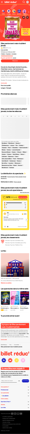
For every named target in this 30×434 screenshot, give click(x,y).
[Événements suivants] (28, 301)
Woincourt (17, 163)
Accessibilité (5, 426)
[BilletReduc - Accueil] (11, 2)
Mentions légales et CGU (8, 420)
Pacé (14, 158)
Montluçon (11, 143)
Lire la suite (4, 83)
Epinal (15, 165)
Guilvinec (4, 156)
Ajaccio (18, 143)
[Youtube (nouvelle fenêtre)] (10, 360)
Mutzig (3, 150)
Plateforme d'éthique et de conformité (11, 424)
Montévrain (5, 167)
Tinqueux (4, 147)
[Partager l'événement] (23, 17)
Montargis (20, 158)
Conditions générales (7, 416)
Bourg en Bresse (6, 152)
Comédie (6, 333)
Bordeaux (4, 143)
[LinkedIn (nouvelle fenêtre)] (23, 360)
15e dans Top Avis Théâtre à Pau (13, 245)
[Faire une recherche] (23, 2)
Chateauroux (5, 145)
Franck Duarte (11, 176)
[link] (3, 12)
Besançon (11, 156)
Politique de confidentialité (8, 418)
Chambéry (15, 147)
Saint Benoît (5, 161)
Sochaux (11, 167)
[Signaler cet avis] (7, 226)
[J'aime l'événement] (27, 17)
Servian (20, 165)
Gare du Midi (4, 50)
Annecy (4, 154)
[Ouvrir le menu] (2, 2)
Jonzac (12, 145)
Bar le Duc (4, 163)
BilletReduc (4, 344)
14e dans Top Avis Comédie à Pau (14, 240)
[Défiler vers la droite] (29, 12)
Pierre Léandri (19, 176)
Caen (16, 156)
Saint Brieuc (16, 154)
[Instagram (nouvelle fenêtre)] (17, 360)
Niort (9, 147)
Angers (14, 152)
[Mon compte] (27, 2)
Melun (24, 152)
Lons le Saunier (16, 150)
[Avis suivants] (27, 220)
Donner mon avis (23, 197)
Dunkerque (13, 161)
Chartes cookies (6, 422)
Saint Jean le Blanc (7, 158)
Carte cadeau (4, 398)
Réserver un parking (6, 283)
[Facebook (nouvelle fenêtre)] (4, 360)
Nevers (19, 161)
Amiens (21, 145)
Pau (17, 145)
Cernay (9, 150)
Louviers (11, 163)
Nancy (22, 154)
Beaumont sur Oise (7, 165)
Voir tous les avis (24, 192)
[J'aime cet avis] (5, 226)
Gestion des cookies (7, 427)
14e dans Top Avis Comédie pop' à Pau (15, 243)
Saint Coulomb (23, 147)
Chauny (19, 152)
